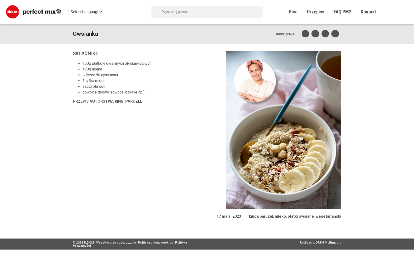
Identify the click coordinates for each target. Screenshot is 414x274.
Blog (293, 12)
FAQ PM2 (342, 12)
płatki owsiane (301, 216)
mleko (280, 216)
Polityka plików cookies (155, 242)
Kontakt (368, 12)
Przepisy (315, 12)
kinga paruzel (261, 216)
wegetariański (328, 216)
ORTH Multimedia (328, 242)
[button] (305, 34)
